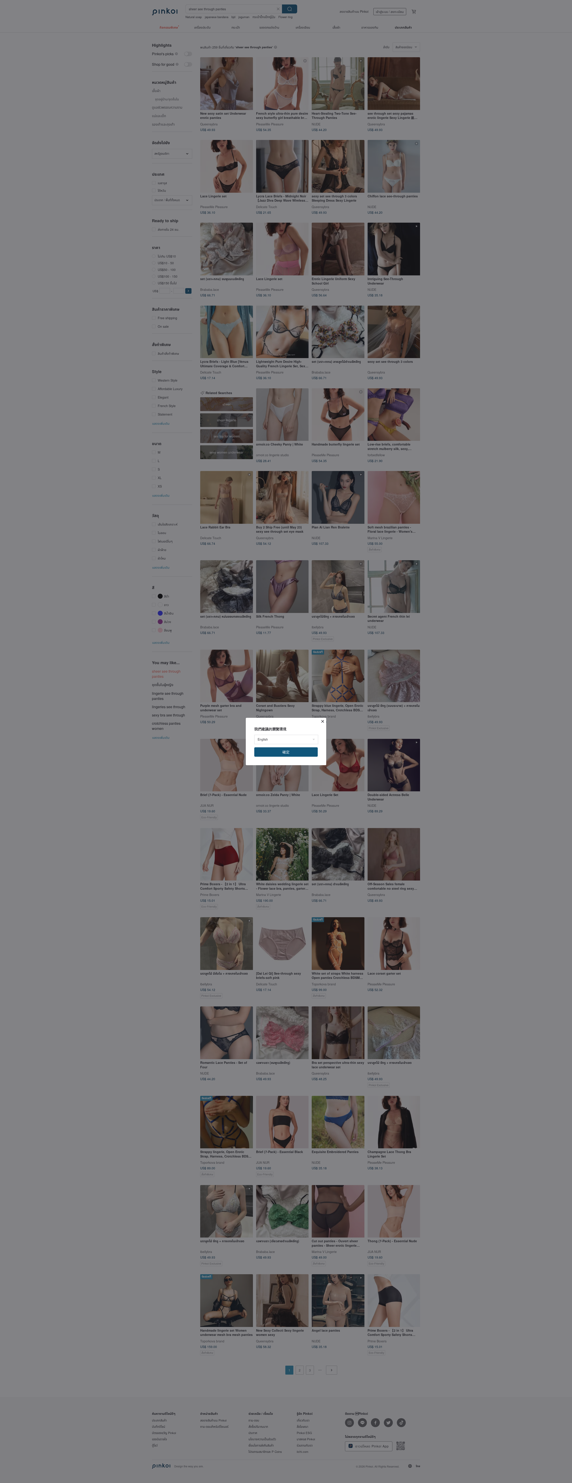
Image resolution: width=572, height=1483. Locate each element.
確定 (286, 751)
